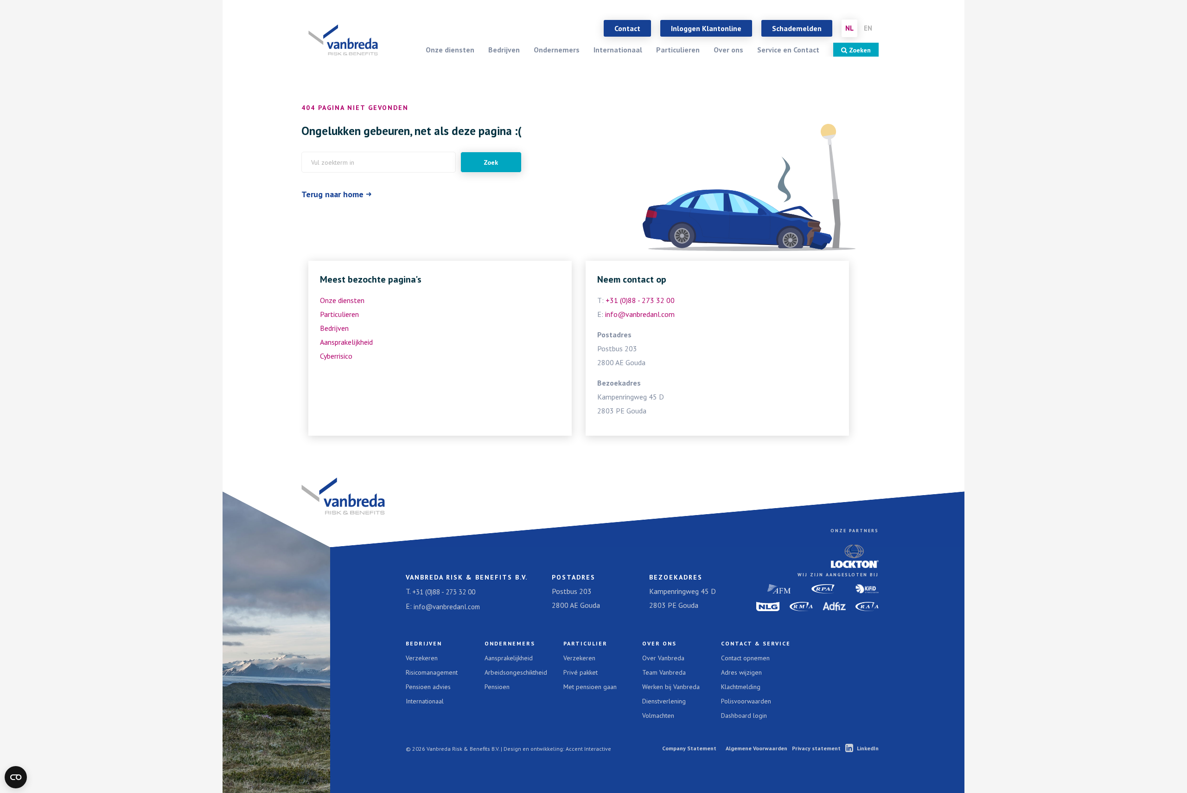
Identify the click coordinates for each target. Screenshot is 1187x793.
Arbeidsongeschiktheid (516, 672)
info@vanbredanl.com (640, 314)
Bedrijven (504, 49)
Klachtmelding (740, 687)
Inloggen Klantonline (706, 28)
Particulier (585, 643)
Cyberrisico (336, 356)
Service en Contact (788, 49)
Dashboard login (744, 715)
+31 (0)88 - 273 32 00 (640, 300)
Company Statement (689, 748)
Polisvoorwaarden (746, 701)
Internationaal (618, 49)
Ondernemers (557, 49)
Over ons (728, 49)
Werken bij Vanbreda (671, 687)
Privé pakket (580, 672)
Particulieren (678, 49)
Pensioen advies (428, 687)
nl (849, 28)
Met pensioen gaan (590, 687)
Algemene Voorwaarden (756, 748)
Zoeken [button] (859, 50)
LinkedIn (868, 748)
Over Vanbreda (663, 658)
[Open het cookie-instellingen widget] (16, 777)
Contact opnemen (745, 658)
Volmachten (658, 715)
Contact (627, 28)
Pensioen (497, 687)
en (868, 28)
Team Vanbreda (664, 672)
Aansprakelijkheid (346, 342)
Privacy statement (816, 748)
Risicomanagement (432, 672)
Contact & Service (756, 643)
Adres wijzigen (741, 672)
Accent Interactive (588, 748)
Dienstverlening (664, 701)
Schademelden (797, 28)
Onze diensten (450, 49)
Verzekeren (422, 658)
